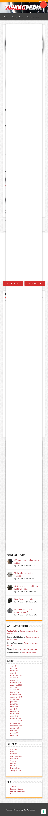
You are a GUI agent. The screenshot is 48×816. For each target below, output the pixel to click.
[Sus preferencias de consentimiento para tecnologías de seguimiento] (43, 811)
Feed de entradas (16, 789)
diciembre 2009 (15, 695)
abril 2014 (13, 668)
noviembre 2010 (16, 685)
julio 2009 (13, 702)
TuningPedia (12, 631)
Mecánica (13, 766)
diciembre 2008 (15, 718)
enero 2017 (14, 666)
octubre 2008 (15, 723)
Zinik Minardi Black (29, 653)
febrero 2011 (14, 680)
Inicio (6, 17)
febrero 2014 (14, 671)
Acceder (13, 787)
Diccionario (14, 758)
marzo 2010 (14, 690)
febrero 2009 (14, 714)
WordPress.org (15, 794)
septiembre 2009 (16, 697)
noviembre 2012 (16, 675)
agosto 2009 (14, 699)
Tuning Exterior (33, 17)
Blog (12, 751)
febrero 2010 (14, 692)
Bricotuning (14, 754)
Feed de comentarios (17, 791)
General (13, 761)
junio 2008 (14, 733)
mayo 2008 (14, 735)
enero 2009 (14, 716)
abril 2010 (13, 687)
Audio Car (13, 749)
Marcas (13, 763)
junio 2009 (14, 704)
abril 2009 (13, 709)
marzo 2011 (14, 678)
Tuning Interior (17, 17)
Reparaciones (15, 768)
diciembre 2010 (15, 683)
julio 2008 (13, 730)
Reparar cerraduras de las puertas (25, 649)
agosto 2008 (14, 728)
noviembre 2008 (16, 721)
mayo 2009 (14, 706)
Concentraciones (16, 756)
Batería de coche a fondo (25, 599)
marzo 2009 (14, 711)
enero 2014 (14, 673)
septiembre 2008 (16, 726)
